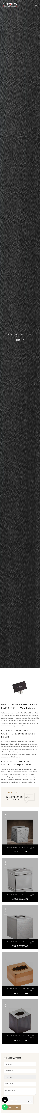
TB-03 (6, 911)
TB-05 (6, 1005)
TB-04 (6, 958)
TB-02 (6, 863)
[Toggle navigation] (36, 5)
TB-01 (6, 816)
